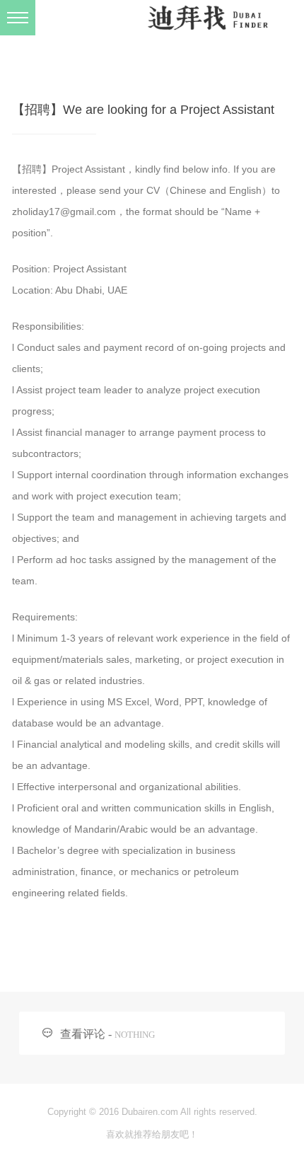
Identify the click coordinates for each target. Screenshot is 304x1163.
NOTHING (135, 1034)
